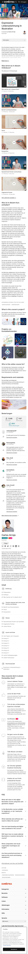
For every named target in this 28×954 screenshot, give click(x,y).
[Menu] (3, 2)
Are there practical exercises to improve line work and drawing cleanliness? (12, 855)
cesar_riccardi (10, 485)
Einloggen (23, 2)
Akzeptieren (14, 949)
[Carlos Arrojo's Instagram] (10, 546)
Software (5, 897)
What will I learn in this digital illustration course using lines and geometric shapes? (12, 801)
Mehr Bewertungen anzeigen (9, 515)
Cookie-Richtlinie (7, 945)
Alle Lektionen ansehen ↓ (9, 197)
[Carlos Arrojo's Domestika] (2, 546)
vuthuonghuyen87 (11, 431)
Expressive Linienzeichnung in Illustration (12, 25)
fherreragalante (10, 442)
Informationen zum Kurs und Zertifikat (12, 863)
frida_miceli (9, 458)
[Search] (16, 2)
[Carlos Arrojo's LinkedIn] (16, 546)
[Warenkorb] (19, 2)
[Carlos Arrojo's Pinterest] (13, 546)
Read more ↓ (5, 61)
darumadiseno (10, 470)
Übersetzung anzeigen (11, 437)
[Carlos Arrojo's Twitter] (8, 546)
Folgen (6, 543)
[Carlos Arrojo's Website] (19, 546)
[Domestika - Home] (14, 883)
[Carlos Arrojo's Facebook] (5, 546)
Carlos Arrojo (11, 31)
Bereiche (4, 893)
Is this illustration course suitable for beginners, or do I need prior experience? (12, 811)
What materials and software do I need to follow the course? (12, 820)
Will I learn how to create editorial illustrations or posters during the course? (12, 836)
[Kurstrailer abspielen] (14, 12)
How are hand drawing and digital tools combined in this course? (12, 827)
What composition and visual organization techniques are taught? (11, 845)
